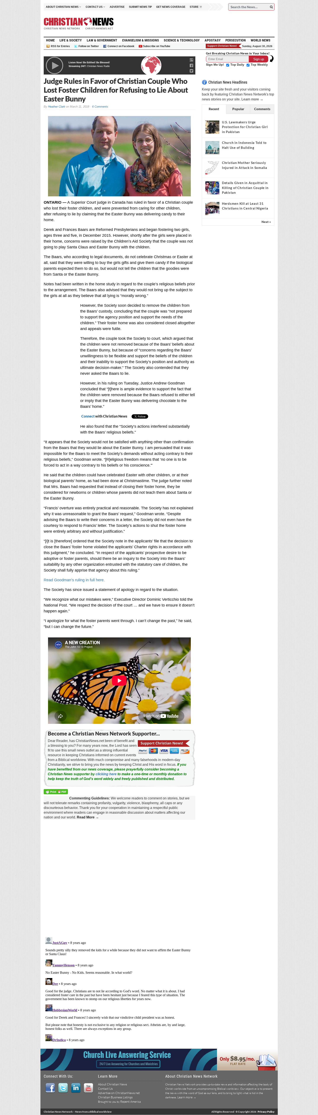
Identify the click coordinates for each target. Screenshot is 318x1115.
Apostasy (213, 40)
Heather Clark (56, 106)
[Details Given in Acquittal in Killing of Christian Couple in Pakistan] (212, 188)
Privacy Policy (266, 1111)
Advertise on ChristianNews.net (119, 1093)
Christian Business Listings (115, 1097)
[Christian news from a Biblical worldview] (79, 23)
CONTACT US (94, 6)
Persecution (235, 40)
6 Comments (100, 106)
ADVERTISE (117, 6)
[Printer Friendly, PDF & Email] (56, 792)
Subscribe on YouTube (156, 46)
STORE (194, 6)
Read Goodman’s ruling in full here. (74, 580)
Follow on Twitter (89, 46)
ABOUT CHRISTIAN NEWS (62, 6)
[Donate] (224, 46)
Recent (214, 109)
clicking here (106, 774)
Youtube (88, 1088)
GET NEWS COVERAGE (170, 6)
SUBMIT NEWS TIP (140, 6)
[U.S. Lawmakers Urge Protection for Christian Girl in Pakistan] (212, 127)
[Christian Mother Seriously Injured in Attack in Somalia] (212, 168)
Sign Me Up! (215, 64)
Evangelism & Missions (140, 40)
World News (260, 40)
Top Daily (237, 64)
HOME (50, 40)
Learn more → (252, 99)
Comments (262, 109)
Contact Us (105, 1088)
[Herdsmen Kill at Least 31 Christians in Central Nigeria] (212, 208)
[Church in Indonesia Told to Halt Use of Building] (212, 147)
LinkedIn (76, 1088)
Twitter (63, 1088)
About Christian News (112, 1084)
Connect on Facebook (121, 46)
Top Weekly (259, 64)
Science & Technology (182, 40)
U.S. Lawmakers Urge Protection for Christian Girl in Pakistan (245, 127)
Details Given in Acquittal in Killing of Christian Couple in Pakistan (245, 187)
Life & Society (70, 40)
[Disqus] (119, 879)
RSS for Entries (60, 46)
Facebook (50, 1088)
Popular (238, 109)
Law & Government (102, 40)
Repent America (130, 1101)
